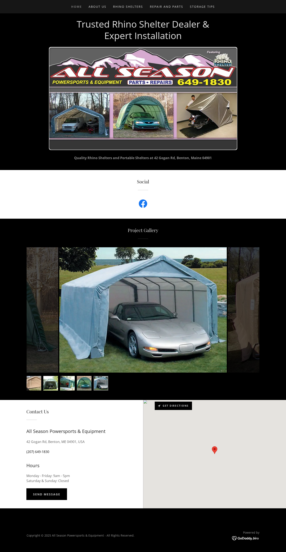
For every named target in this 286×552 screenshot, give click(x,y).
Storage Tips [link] (202, 7)
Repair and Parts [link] (166, 7)
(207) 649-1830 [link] (37, 451)
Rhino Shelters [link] (128, 7)
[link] (143, 204)
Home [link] (76, 7)
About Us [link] (97, 7)
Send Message (46, 494)
